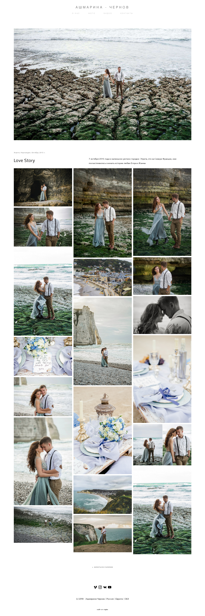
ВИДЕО (108, 13)
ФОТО (92, 13)
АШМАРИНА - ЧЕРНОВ (102, 7)
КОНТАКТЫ (126, 13)
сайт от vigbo (102, 609)
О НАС (76, 13)
